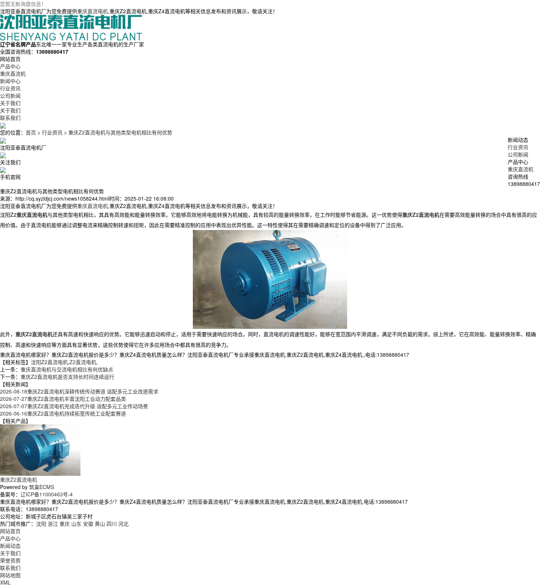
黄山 (100, 523)
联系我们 (10, 567)
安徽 (88, 523)
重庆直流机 (520, 169)
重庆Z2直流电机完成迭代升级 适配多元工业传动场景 (74, 406)
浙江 (53, 523)
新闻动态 (10, 545)
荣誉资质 (10, 560)
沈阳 (41, 523)
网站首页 (10, 531)
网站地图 (10, 575)
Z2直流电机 (82, 362)
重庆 (65, 523)
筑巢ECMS (41, 486)
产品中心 (10, 538)
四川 (112, 523)
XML (5, 582)
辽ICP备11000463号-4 (47, 494)
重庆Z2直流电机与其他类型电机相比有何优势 (120, 132)
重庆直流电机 (92, 11)
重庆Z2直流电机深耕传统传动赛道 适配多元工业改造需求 (79, 391)
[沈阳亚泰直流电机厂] (71, 26)
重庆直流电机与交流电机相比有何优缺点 (67, 369)
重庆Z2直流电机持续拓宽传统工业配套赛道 (63, 413)
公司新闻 (518, 154)
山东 (76, 523)
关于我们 (10, 553)
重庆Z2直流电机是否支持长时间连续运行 (67, 376)
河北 (123, 523)
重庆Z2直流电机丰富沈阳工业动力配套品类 (63, 398)
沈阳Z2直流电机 (49, 362)
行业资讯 (52, 132)
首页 (31, 132)
